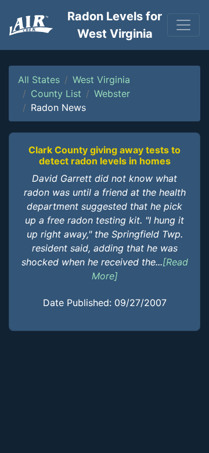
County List (56, 93)
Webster (112, 93)
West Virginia (101, 79)
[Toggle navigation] (183, 25)
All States (39, 79)
